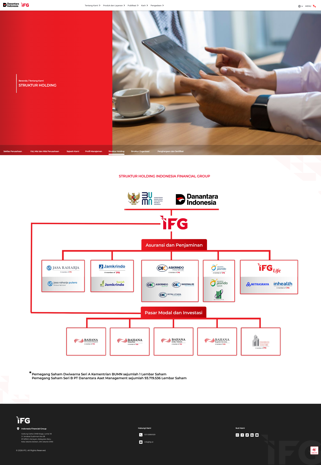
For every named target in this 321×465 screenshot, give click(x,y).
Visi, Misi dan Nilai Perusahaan (44, 151)
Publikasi (132, 5)
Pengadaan (156, 5)
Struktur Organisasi (140, 151)
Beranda (23, 81)
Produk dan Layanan (113, 5)
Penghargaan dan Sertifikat (171, 151)
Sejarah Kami (73, 151)
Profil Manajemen (93, 151)
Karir (143, 5)
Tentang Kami (92, 5)
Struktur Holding (116, 151)
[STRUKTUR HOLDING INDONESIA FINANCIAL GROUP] (163, 286)
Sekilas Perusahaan (13, 151)
